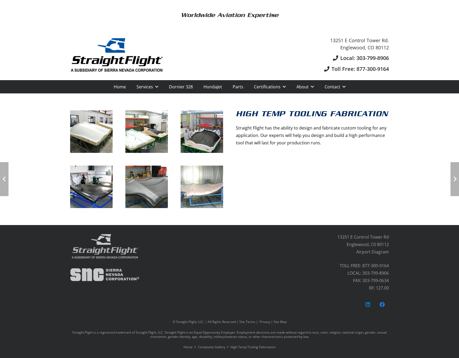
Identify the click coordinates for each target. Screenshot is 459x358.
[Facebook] (382, 304)
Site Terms (247, 322)
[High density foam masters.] (91, 131)
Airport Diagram (372, 252)
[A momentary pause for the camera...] (202, 131)
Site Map (280, 322)
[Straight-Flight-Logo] (116, 55)
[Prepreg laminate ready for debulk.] (146, 187)
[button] (156, 86)
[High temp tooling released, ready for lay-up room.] (91, 187)
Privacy (265, 322)
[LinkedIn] (368, 304)
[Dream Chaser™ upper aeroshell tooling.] (146, 131)
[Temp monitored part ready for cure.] (202, 187)
